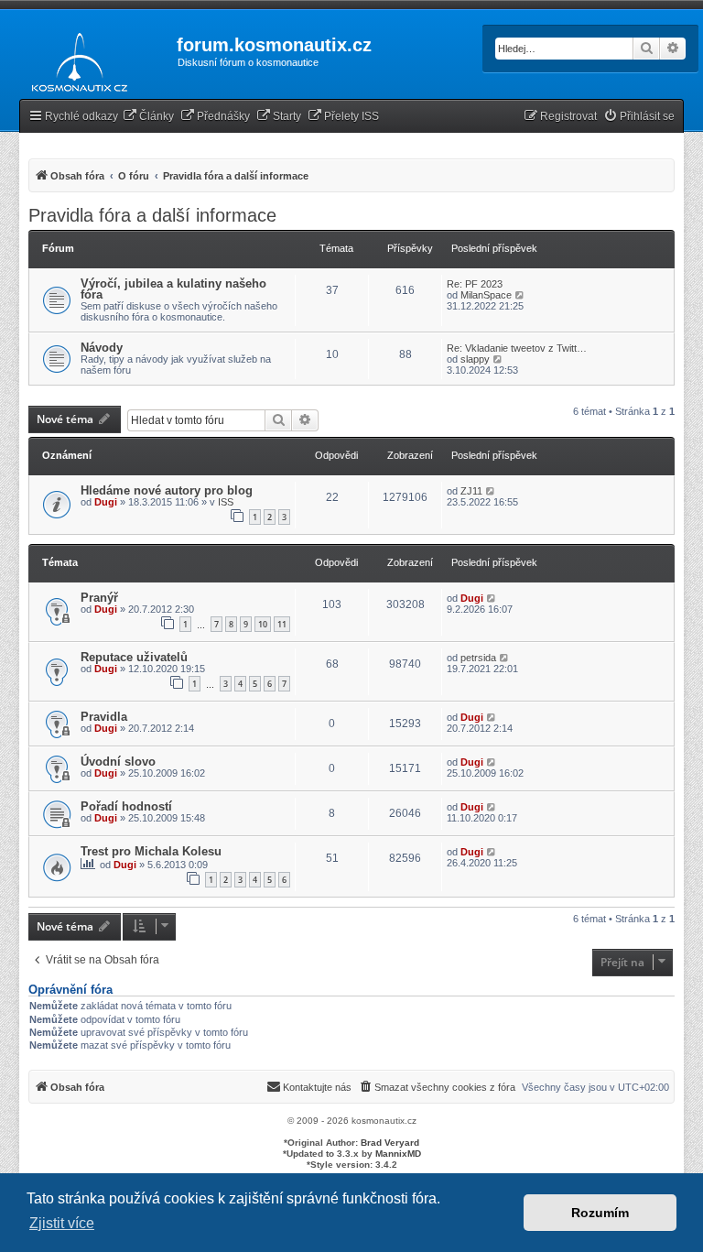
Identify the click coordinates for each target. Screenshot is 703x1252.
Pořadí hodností (126, 806)
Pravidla (104, 717)
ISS (225, 501)
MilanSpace (486, 294)
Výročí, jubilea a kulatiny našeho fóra (173, 289)
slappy (475, 359)
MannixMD (398, 1154)
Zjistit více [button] (61, 1223)
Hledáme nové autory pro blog (167, 490)
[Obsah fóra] (74, 58)
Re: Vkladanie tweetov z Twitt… (517, 348)
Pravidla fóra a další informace (152, 215)
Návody (102, 347)
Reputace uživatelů (134, 657)
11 (282, 624)
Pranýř (99, 597)
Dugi (105, 501)
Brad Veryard (390, 1143)
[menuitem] (148, 116)
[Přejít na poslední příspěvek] (491, 490)
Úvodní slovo (118, 761)
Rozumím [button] (600, 1212)
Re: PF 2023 (475, 283)
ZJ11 (471, 490)
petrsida (478, 657)
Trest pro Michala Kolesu (151, 851)
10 (262, 624)
